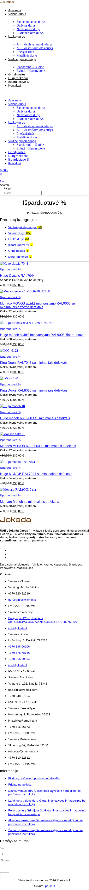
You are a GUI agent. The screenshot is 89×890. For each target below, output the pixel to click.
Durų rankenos (18, 156)
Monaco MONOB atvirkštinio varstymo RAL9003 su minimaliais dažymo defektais (37, 305)
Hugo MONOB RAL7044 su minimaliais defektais (36, 474)
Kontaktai (14, 85)
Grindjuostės (16, 152)
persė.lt (50, 886)
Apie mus (14, 100)
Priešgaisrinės (25, 51)
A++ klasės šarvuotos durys (35, 48)
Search (4, 185)
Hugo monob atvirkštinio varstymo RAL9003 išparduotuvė (42, 335)
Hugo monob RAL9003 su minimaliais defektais (35, 418)
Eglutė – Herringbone (31, 70)
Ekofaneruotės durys (30, 33)
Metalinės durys (27, 137)
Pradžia (32, 212)
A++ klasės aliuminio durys (35, 44)
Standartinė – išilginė (30, 67)
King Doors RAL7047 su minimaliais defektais (33, 362)
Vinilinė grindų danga (22, 59)
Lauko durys (16, 36)
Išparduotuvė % (18, 159)
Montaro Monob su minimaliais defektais (29, 501)
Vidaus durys (17, 14)
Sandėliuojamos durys (31, 21)
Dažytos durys (26, 25)
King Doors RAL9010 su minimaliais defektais (33, 390)
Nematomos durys (28, 29)
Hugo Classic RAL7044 (17, 275)
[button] (32, 92)
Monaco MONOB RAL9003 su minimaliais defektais (38, 446)
